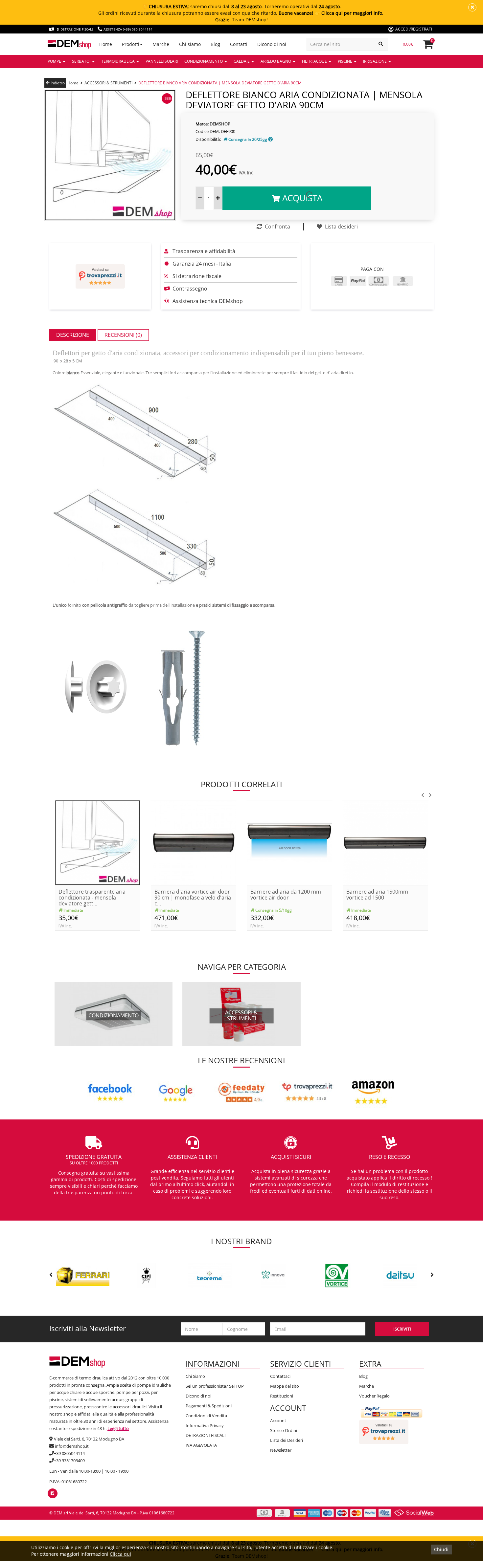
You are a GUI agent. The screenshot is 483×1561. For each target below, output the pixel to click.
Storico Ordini (283, 1430)
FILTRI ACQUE (315, 61)
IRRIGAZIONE (375, 61)
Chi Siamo (195, 1376)
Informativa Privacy (205, 1425)
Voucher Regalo (374, 1396)
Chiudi (441, 1549)
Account (278, 1420)
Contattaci (280, 1376)
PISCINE (345, 61)
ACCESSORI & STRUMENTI (108, 83)
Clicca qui (120, 1554)
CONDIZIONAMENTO (204, 61)
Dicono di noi (198, 1396)
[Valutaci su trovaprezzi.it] (100, 276)
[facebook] (52, 1493)
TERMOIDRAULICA (118, 61)
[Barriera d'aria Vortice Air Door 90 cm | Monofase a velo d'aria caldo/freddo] (193, 842)
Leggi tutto (118, 1428)
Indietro (57, 83)
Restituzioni (281, 1396)
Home (73, 83)
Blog (363, 1376)
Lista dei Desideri (286, 1440)
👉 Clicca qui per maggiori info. (349, 13)
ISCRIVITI (402, 1329)
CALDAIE (242, 61)
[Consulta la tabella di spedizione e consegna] (270, 139)
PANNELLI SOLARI (162, 61)
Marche (366, 1386)
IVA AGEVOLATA (201, 1445)
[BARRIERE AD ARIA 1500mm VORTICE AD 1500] (385, 842)
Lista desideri (341, 226)
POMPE (55, 61)
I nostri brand (241, 1241)
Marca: (202, 123)
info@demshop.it (72, 1446)
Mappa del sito (284, 1386)
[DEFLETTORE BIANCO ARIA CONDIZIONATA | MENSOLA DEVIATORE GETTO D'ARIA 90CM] (110, 155)
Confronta (277, 226)
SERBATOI (81, 61)
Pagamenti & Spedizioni (209, 1406)
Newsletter (280, 1450)
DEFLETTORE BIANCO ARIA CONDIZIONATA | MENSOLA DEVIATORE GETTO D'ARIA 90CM (220, 83)
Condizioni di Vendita (206, 1416)
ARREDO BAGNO (276, 61)
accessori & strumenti (241, 1015)
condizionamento (113, 1015)
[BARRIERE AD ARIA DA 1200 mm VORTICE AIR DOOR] (289, 842)
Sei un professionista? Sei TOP (215, 1386)
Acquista (301, 198)
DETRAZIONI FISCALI (206, 1435)
